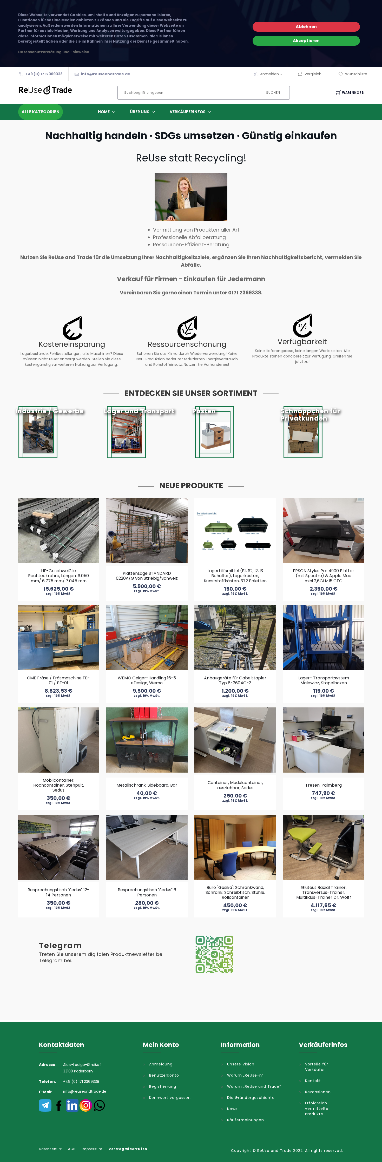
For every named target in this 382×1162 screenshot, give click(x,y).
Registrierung (162, 1086)
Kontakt (313, 1080)
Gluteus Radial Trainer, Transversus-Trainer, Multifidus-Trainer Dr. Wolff (323, 892)
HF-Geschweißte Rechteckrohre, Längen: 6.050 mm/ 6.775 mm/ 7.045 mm (58, 576)
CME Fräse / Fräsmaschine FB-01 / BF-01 (58, 680)
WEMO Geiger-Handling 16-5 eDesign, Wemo (147, 680)
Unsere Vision (240, 1064)
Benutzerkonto (164, 1075)
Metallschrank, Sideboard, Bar (146, 785)
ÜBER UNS (139, 111)
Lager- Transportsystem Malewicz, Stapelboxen (323, 680)
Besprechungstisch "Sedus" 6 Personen (147, 892)
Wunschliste (356, 74)
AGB (72, 1149)
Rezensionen (318, 1092)
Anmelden (269, 74)
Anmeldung (161, 1064)
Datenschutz (50, 1149)
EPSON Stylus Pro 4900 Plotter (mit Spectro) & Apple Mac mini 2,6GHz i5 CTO (323, 576)
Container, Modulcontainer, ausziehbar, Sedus (235, 785)
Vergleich (313, 74)
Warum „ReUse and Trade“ (254, 1086)
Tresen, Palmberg (323, 785)
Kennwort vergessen (170, 1097)
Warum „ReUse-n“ (245, 1075)
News (232, 1108)
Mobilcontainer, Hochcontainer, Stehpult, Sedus (58, 785)
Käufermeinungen (245, 1120)
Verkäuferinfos (188, 111)
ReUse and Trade (274, 1150)
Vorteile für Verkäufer (316, 1067)
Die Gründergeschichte (251, 1097)
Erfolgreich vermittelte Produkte (316, 1108)
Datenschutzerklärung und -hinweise (53, 52)
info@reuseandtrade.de (105, 74)
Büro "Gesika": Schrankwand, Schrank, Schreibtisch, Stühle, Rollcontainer (235, 892)
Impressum (92, 1149)
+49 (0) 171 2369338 (44, 74)
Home (104, 111)
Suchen (273, 92)
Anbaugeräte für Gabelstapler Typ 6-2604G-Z (235, 680)
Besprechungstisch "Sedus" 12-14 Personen (58, 892)
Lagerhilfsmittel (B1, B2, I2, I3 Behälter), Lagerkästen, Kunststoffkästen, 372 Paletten (235, 576)
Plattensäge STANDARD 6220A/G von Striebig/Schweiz (147, 575)
